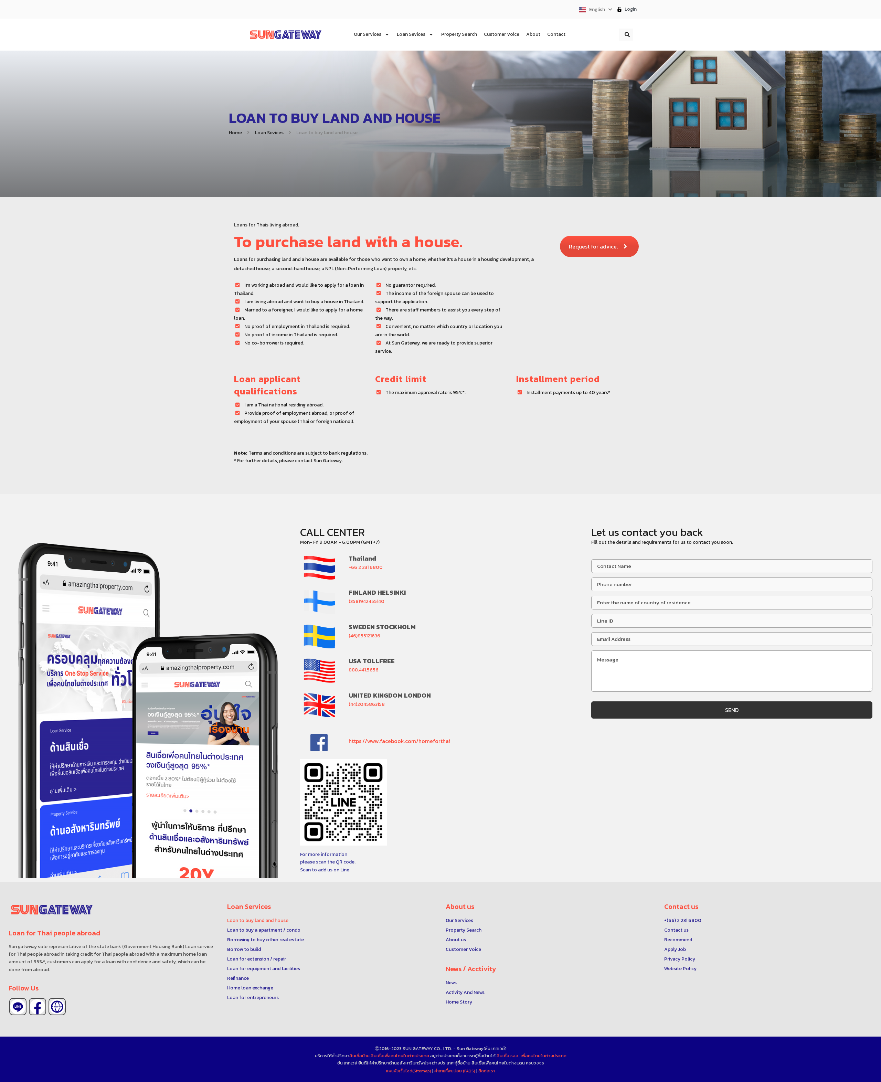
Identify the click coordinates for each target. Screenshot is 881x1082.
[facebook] (37, 1006)
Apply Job (675, 949)
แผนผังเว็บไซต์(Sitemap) (409, 1071)
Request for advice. (593, 246)
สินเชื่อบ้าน (359, 1055)
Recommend (678, 939)
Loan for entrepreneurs (253, 997)
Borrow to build (244, 949)
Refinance (238, 978)
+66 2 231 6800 (366, 567)
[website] (57, 1006)
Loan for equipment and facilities (263, 968)
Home (235, 132)
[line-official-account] (18, 1006)
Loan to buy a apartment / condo (263, 930)
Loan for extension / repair (256, 959)
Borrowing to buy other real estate (265, 939)
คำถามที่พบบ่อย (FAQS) (455, 1071)
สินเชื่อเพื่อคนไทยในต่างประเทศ (400, 1055)
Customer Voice (463, 949)
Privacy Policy (679, 959)
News (451, 982)
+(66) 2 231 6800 (682, 920)
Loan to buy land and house (257, 920)
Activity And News (465, 992)
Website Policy (680, 968)
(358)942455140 (366, 601)
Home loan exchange (250, 987)
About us (456, 939)
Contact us (676, 930)
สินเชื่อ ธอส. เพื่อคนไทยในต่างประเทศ (531, 1055)
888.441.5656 (364, 669)
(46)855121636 (364, 635)
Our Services (459, 920)
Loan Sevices (269, 132)
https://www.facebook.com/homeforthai (399, 741)
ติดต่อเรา (486, 1071)
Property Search (463, 930)
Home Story (459, 1002)
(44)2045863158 (367, 704)
